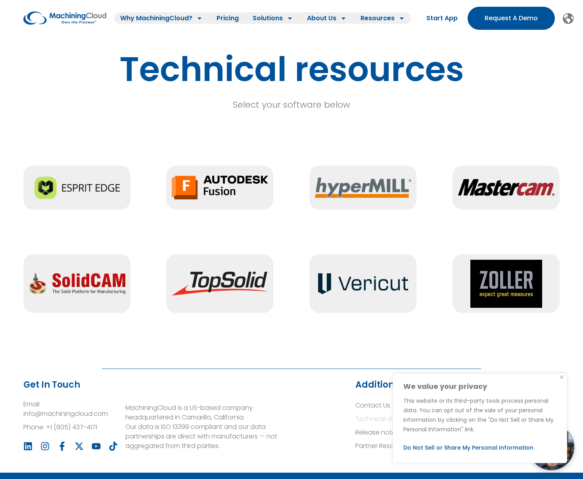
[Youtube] (96, 446)
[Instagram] (45, 446)
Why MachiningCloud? (156, 18)
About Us (321, 18)
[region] (480, 418)
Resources (378, 18)
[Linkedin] (28, 446)
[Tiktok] (113, 446)
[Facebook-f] (62, 446)
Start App (442, 18)
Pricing (228, 18)
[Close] (562, 377)
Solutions (268, 18)
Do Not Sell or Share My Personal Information (468, 448)
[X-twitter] (79, 446)
